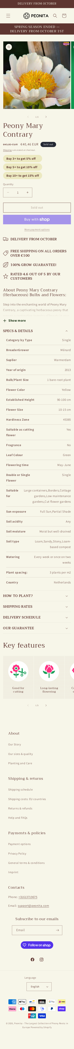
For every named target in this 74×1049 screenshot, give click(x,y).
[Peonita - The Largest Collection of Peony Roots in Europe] (36, 15)
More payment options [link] (37, 229)
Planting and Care (20, 763)
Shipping (7, 150)
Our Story (14, 744)
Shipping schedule (20, 789)
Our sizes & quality (20, 754)
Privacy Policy (17, 853)
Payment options (19, 844)
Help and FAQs (18, 818)
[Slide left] (27, 116)
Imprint (13, 872)
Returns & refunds (20, 808)
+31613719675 (27, 897)
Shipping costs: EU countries (27, 799)
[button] (8, 15)
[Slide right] (46, 116)
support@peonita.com (33, 906)
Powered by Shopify (41, 1027)
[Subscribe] (57, 930)
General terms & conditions (26, 863)
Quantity (8, 184)
